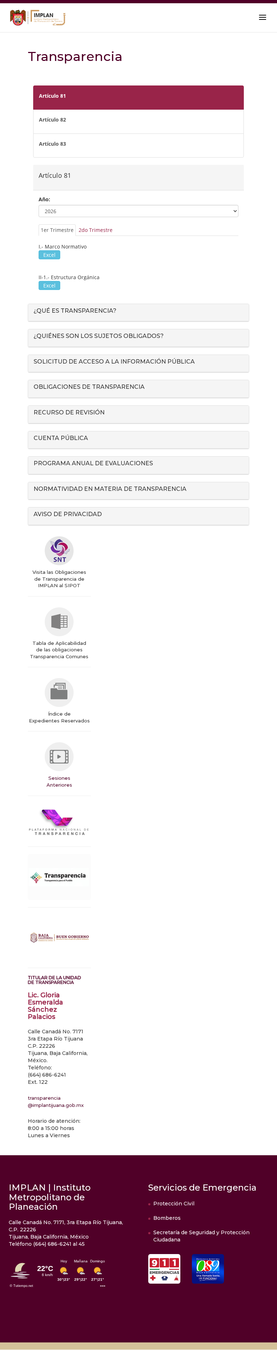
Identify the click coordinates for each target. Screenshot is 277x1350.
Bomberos (167, 1218)
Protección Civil (173, 1203)
